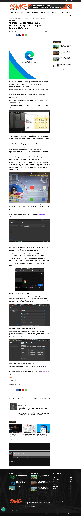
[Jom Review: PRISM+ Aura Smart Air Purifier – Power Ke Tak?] (56, 47)
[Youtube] (71, 1)
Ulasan (13, 18)
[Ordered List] (20, 457)
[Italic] (15, 457)
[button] (70, 15)
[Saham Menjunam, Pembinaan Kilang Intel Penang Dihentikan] (56, 59)
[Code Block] (25, 457)
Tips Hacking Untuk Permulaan (21, 475)
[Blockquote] (24, 457)
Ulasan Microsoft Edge (16, 384)
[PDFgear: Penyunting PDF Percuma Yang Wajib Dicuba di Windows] (29, 428)
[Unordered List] (22, 457)
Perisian (16, 18)
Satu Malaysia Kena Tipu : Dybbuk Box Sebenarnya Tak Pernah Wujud (65, 52)
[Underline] (17, 457)
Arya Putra (13, 31)
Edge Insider (45, 371)
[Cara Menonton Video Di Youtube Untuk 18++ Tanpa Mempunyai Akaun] (56, 65)
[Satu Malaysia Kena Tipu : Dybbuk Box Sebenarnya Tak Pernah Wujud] (56, 53)
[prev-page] (9, 439)
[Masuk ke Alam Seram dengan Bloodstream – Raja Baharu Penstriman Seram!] (15, 428)
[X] (20, 35)
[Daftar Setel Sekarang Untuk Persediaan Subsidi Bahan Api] (43, 428)
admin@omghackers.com (18, 510)
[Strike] (19, 457)
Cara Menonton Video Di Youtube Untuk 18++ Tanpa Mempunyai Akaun (65, 64)
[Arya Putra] (9, 31)
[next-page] (11, 439)
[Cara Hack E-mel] (12, 488)
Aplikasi (38, 432)
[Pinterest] (23, 35)
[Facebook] (66, 1)
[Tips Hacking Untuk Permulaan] (12, 477)
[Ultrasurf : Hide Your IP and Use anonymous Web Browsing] (12, 483)
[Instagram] (68, 1)
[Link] (27, 457)
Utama (10, 18)
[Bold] (14, 457)
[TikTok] (70, 1)
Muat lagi (62, 69)
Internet (10, 432)
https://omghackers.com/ (22, 405)
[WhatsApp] (26, 35)
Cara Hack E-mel (18, 486)
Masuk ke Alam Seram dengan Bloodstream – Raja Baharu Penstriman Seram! (14, 435)
